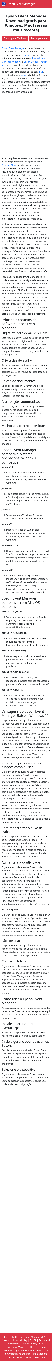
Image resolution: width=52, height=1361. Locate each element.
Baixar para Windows (15, 38)
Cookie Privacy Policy (33, 1343)
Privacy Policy (20, 1340)
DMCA (33, 1340)
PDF (41, 71)
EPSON (25, 54)
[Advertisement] (26, 125)
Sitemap (6, 1340)
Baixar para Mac (39, 38)
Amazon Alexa (9, 165)
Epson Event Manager (21, 4)
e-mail (24, 75)
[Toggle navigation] (46, 4)
